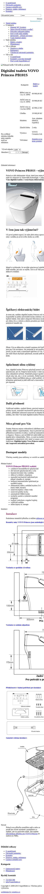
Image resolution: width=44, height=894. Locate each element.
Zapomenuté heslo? (35, 21)
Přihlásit (39, 19)
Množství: (5, 152)
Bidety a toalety (36, 85)
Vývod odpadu (7, 149)
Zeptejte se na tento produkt (37, 140)
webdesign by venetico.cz (10, 892)
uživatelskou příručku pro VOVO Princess (22, 834)
